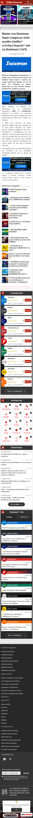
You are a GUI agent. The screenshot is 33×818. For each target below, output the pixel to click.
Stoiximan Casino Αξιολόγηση (9, 730)
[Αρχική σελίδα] (1, 28)
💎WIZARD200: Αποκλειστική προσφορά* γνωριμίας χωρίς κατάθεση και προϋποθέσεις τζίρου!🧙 (19, 264)
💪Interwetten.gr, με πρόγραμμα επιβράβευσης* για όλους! (19, 248)
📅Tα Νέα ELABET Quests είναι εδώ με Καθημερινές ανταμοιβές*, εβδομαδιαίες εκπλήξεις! (19, 280)
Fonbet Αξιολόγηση (6, 664)
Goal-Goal (4, 707)
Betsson (10, 379)
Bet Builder (4, 714)
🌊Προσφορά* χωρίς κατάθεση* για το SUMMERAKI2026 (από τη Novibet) (17, 272)
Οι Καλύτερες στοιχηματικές (9, 684)
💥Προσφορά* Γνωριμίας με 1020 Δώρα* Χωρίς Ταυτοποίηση (18, 216)
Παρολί (3, 717)
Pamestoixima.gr (13, 328)
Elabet (10, 318)
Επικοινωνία (5, 697)
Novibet (10, 307)
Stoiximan (11, 297)
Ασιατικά (4, 723)
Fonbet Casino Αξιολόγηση (9, 743)
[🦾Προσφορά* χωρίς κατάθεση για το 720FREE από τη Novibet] (5, 200)
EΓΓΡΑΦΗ (20, 166)
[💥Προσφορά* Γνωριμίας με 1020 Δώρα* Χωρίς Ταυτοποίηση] (5, 216)
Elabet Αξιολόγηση (6, 658)
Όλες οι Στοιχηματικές (15, 391)
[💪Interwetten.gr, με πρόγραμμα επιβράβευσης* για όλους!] (5, 248)
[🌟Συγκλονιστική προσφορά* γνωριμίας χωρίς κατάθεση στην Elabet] (5, 208)
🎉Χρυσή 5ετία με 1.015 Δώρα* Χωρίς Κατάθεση (19, 223)
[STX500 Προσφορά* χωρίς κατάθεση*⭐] (5, 192)
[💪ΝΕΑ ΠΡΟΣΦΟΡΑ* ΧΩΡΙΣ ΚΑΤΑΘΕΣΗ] (5, 232)
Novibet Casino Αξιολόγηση (9, 734)
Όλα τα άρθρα (15, 504)
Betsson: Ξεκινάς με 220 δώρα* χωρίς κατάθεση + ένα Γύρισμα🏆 (19, 256)
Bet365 (10, 348)
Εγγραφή (26, 773)
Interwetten (11, 369)
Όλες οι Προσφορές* (15, 635)
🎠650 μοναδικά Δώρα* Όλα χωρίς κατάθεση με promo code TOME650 (19, 240)
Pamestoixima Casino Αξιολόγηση (11, 740)
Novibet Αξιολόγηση (7, 655)
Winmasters (11, 358)
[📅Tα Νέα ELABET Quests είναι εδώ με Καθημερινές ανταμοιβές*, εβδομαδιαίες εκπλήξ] (5, 280)
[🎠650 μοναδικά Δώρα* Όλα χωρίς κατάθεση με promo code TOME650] (5, 240)
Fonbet (10, 338)
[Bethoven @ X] (10, 759)
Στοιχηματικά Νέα (6, 451)
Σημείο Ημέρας (5, 704)
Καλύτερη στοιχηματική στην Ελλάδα (12, 693)
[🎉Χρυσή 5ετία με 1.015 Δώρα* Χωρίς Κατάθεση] (5, 224)
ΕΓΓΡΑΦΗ (20, 99)
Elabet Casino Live (6, 737)
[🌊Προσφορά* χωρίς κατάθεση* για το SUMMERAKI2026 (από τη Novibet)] (5, 272)
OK (16, 810)
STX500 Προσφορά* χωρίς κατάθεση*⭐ (18, 190)
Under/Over (4, 710)
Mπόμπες (4, 720)
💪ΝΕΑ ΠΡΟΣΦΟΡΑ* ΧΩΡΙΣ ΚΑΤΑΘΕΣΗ (18, 231)
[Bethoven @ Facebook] (5, 759)
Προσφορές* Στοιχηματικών (9, 687)
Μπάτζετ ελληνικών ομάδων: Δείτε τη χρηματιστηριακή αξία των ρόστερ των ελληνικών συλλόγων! (13, 473)
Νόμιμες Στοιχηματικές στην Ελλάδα (12, 678)
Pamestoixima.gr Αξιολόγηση (9, 661)
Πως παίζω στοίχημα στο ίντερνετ (11, 690)
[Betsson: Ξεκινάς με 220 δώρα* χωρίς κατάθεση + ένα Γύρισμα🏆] (5, 256)
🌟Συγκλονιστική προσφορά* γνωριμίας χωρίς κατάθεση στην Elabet (19, 208)
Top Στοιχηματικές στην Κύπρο (10, 681)
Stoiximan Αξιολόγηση (7, 651)
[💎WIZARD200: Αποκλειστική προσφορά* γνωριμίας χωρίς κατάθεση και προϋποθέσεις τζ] (5, 264)
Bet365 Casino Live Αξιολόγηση (10, 746)
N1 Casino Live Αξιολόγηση (9, 749)
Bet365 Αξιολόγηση (7, 667)
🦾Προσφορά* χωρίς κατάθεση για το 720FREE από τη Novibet (19, 198)
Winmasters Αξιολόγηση (8, 670)
